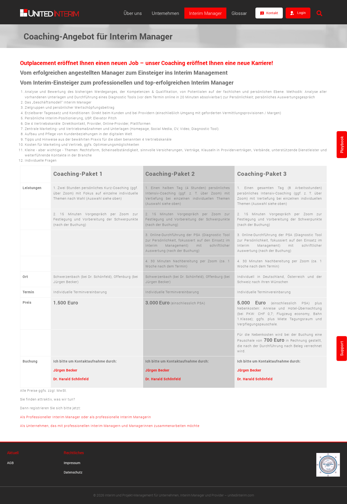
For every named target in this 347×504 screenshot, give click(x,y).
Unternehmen (165, 13)
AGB (10, 463)
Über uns (133, 13)
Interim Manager (205, 13)
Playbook (341, 144)
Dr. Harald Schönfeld (71, 379)
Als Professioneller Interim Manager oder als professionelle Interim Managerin (85, 417)
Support (341, 348)
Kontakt (272, 13)
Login (301, 12)
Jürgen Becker (65, 370)
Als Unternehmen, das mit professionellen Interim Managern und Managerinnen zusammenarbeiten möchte (109, 425)
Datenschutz (73, 472)
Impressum (72, 463)
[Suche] (319, 13)
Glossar (239, 13)
